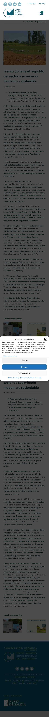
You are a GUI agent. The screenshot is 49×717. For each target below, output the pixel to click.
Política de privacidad (26, 378)
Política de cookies (13, 378)
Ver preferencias (24, 373)
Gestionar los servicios (10, 356)
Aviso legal (38, 378)
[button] (45, 339)
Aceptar (24, 361)
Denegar (24, 367)
